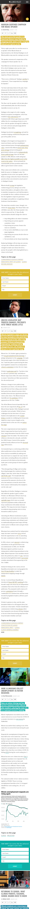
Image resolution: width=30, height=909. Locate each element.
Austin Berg (6, 29)
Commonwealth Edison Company (12, 259)
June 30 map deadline (7, 571)
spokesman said (12, 371)
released (3, 435)
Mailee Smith (6, 899)
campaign (20, 358)
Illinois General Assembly (10, 630)
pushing (20, 582)
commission (9, 591)
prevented (25, 558)
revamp (12, 185)
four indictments (13, 116)
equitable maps (5, 500)
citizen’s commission (7, 367)
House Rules (11, 207)
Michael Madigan (6, 264)
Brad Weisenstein (7, 696)
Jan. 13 (20, 406)
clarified (24, 79)
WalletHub (10, 835)
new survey (19, 719)
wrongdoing (17, 132)
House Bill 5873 (12, 582)
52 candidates (14, 398)
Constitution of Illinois (9, 625)
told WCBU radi (5, 475)
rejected (16, 542)
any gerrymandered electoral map (14, 355)
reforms (20, 609)
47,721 (7, 752)
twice (19, 533)
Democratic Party (7, 627)
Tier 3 (25, 756)
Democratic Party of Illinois (11, 261)
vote (21, 556)
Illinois (24, 261)
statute (3, 575)
